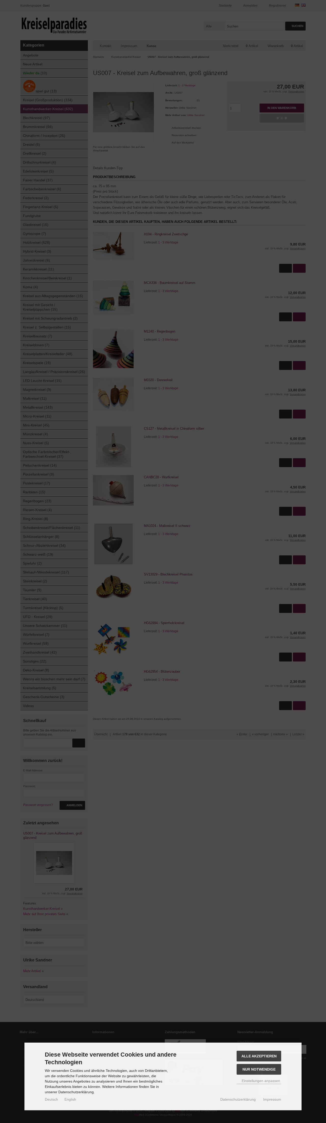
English (70, 1099)
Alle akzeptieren (259, 1056)
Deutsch (51, 1099)
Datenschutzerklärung (238, 1099)
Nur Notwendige (259, 1069)
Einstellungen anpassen (260, 1081)
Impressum (272, 1099)
